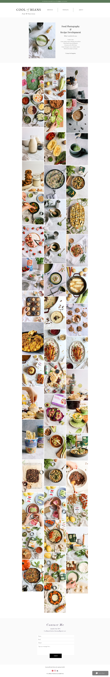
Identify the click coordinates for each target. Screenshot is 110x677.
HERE (59, 1)
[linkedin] (57, 671)
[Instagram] (55, 671)
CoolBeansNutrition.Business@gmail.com (55, 631)
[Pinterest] (52, 671)
